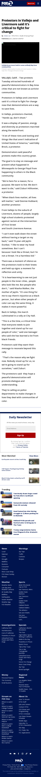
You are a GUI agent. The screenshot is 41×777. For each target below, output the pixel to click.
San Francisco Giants (23, 597)
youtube (14, 753)
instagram (22, 753)
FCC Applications (24, 733)
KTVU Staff (22, 702)
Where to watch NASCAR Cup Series (8, 716)
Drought (4, 559)
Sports (22, 582)
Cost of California (8, 633)
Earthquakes (6, 597)
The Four (22, 632)
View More (33, 456)
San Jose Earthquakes (23, 616)
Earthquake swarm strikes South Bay (14, 459)
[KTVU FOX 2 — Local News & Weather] (8, 3)
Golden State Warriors (23, 593)
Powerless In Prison (8, 636)
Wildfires (4, 562)
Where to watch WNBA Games (7, 737)
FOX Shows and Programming (24, 710)
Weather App (6, 602)
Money (5, 675)
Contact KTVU (23, 707)
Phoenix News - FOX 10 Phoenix (24, 686)
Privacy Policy (23, 445)
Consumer (5, 567)
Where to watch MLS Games (7, 742)
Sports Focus (23, 644)
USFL (20, 620)
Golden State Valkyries (23, 602)
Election (4, 577)
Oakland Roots (24, 605)
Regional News (23, 676)
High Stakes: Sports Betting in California (25, 636)
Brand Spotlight (24, 669)
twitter (30, 753)
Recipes (21, 559)
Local (3, 552)
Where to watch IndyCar (7, 720)
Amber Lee (7, 36)
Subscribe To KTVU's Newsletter (25, 724)
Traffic (21, 554)
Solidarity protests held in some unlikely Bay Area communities (19, 66)
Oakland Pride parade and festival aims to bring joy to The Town (24, 523)
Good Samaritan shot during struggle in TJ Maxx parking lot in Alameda (25, 513)
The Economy (6, 680)
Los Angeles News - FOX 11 (25, 681)
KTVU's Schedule (24, 714)
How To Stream (24, 699)
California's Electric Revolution (25, 629)
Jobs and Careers (24, 704)
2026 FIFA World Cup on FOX (24, 586)
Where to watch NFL (7, 703)
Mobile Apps (23, 721)
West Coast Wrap (8, 572)
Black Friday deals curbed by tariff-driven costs (13, 479)
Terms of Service (22, 447)
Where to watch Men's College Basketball (7, 726)
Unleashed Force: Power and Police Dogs (8, 640)
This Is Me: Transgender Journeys (23, 651)
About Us (23, 696)
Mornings (23, 548)
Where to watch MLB (7, 712)
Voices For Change (25, 662)
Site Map (22, 728)
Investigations (8, 625)
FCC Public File (24, 730)
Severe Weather (7, 599)
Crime (4, 557)
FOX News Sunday (8, 574)
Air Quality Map (7, 592)
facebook (18, 753)
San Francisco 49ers (25, 589)
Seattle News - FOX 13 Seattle (25, 690)
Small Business (7, 683)
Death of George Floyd (26, 36)
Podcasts (5, 569)
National (4, 554)
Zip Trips (22, 552)
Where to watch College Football (7, 707)
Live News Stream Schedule (25, 717)
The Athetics (23, 610)
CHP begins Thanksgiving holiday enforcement (13, 469)
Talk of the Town (24, 647)
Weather (6, 582)
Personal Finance (7, 678)
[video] (34, 462)
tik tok (26, 753)
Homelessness (7, 630)
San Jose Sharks (24, 613)
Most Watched (8, 456)
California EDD (7, 628)
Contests (22, 557)
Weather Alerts (7, 585)
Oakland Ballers (24, 608)
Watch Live (31, 3)
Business (5, 564)
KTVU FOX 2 (15, 36)
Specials (22, 625)
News (4, 548)
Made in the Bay (24, 639)
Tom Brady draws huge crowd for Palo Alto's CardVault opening (25, 496)
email (10, 753)
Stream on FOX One (7, 697)
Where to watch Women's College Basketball (8, 732)
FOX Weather (6, 605)
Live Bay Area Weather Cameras (8, 588)
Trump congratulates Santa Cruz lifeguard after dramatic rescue (25, 532)
